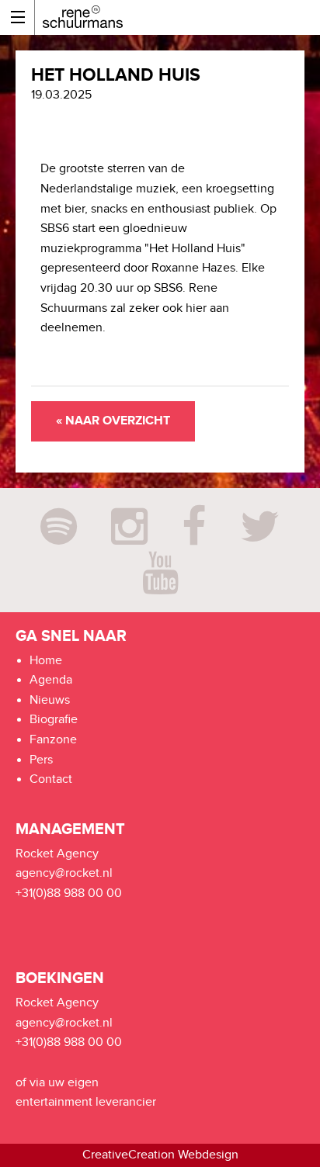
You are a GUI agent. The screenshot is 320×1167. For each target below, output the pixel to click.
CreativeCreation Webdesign (160, 1155)
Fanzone (53, 739)
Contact (51, 779)
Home (46, 660)
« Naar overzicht (113, 421)
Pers (41, 760)
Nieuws (50, 700)
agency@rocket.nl (64, 873)
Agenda (51, 680)
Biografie (54, 719)
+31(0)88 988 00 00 (69, 893)
